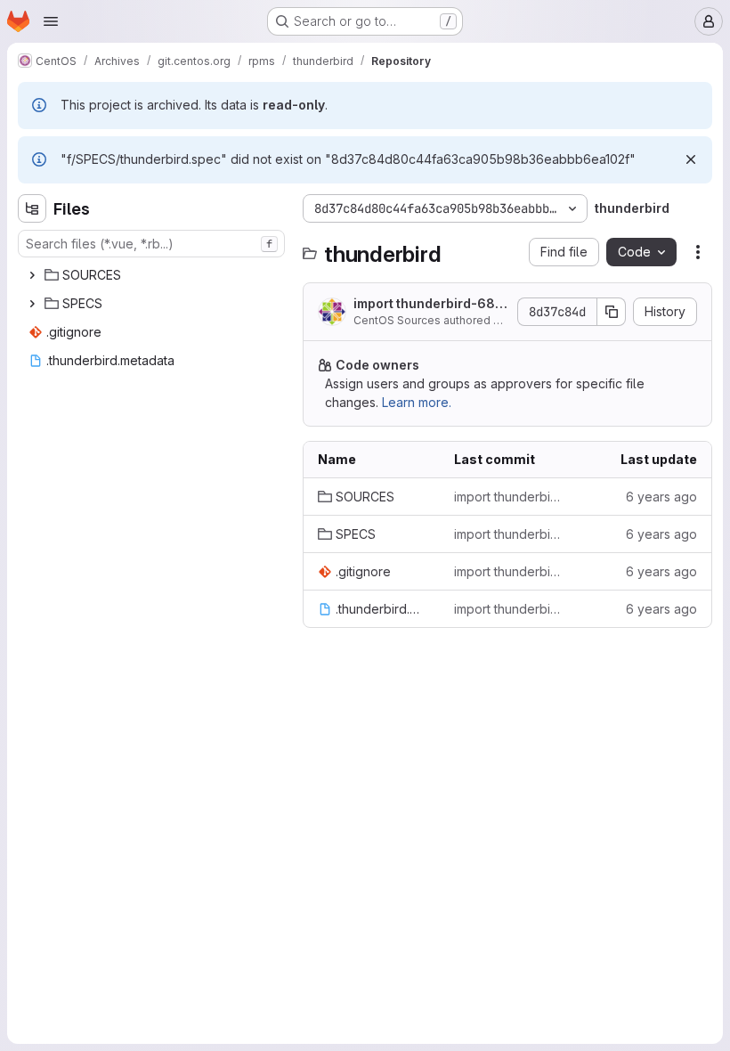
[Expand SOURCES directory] (32, 275)
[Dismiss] (691, 159)
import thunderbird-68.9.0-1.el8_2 (426, 304)
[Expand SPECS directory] (32, 303)
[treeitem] (153, 275)
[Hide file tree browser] (32, 208)
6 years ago (661, 496)
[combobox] (151, 243)
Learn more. (416, 402)
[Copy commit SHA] (611, 311)
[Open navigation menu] (50, 21)
